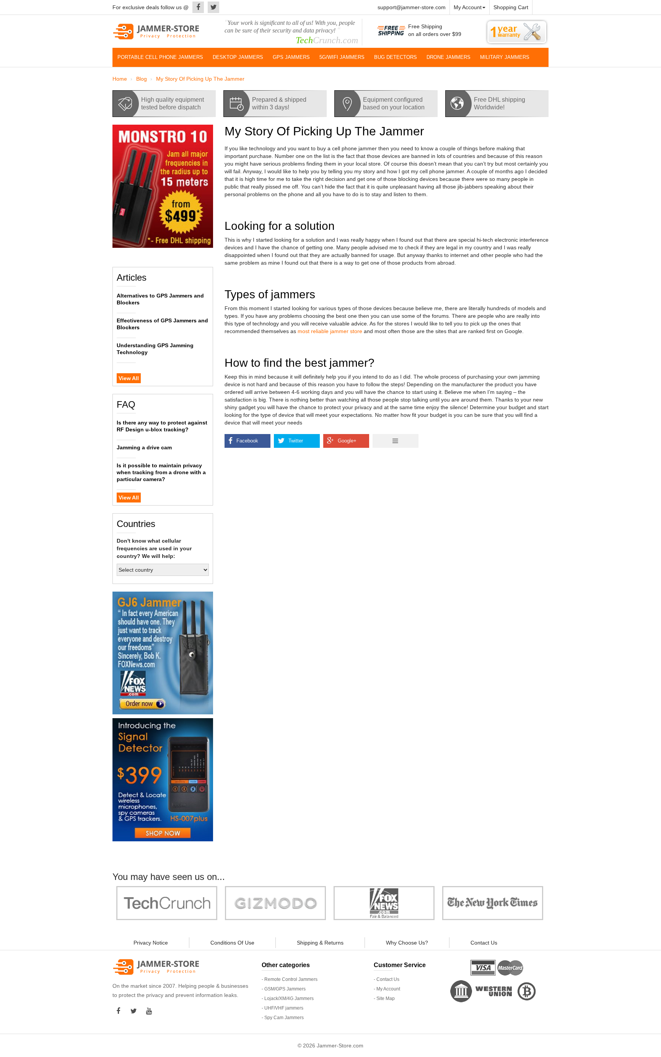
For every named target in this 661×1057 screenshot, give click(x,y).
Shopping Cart (510, 7)
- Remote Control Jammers (289, 979)
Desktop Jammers (238, 57)
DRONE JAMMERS (449, 57)
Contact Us (484, 943)
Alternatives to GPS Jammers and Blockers (160, 299)
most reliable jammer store (330, 331)
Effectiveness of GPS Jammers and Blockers (162, 323)
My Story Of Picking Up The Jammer (200, 79)
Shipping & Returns (320, 943)
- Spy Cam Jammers (283, 1017)
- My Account (387, 989)
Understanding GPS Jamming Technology (155, 348)
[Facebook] (196, 7)
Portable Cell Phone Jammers (160, 57)
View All (129, 378)
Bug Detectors (395, 57)
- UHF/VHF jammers (282, 1008)
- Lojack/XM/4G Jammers (288, 998)
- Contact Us (386, 979)
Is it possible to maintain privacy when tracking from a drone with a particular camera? (161, 472)
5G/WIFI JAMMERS (342, 57)
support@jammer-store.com (412, 7)
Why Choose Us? (407, 943)
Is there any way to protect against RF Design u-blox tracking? (162, 426)
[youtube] (150, 1011)
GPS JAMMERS (291, 57)
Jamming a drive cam (144, 447)
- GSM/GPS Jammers (284, 989)
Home (119, 79)
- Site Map (384, 998)
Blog (141, 79)
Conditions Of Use (232, 943)
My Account (468, 7)
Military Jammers (504, 57)
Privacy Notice (151, 943)
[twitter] (211, 7)
